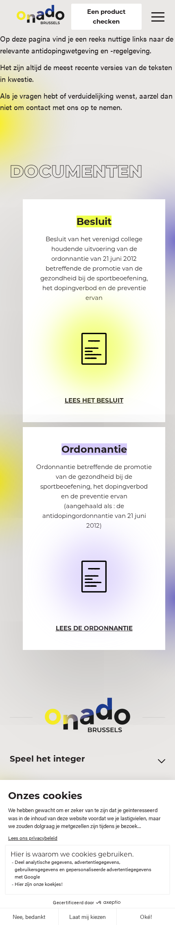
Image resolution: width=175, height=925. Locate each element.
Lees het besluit (94, 400)
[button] (158, 16)
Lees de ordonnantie (94, 628)
